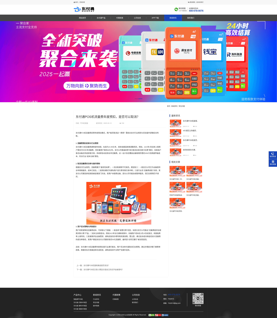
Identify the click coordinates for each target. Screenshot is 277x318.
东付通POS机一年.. (176, 179)
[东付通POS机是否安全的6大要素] (175, 146)
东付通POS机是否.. (190, 140)
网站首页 (82, 18)
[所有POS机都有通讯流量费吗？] (177, 192)
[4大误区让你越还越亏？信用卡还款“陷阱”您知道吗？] (175, 136)
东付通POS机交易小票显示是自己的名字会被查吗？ (104, 269)
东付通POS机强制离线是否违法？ (97, 265)
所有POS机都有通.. (176, 195)
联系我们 (200, 2)
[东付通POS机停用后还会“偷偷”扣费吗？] (177, 208)
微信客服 (192, 2)
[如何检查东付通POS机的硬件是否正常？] (175, 155)
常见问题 (182, 106)
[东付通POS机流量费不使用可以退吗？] (194, 176)
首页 (76, 2)
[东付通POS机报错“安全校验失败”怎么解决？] (175, 126)
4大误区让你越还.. (190, 130)
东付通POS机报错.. (190, 121)
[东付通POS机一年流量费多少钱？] (177, 176)
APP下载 (155, 18)
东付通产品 (101, 18)
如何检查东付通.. (189, 150)
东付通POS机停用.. (176, 211)
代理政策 (119, 18)
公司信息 (137, 18)
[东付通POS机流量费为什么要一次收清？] (194, 192)
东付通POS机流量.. (193, 179)
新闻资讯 (173, 18)
